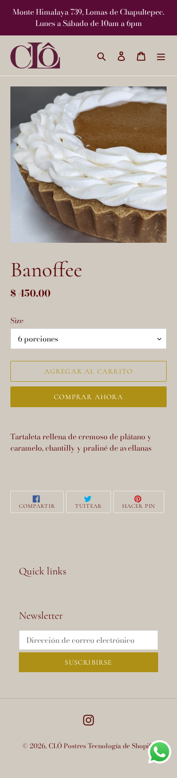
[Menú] (161, 56)
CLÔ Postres (67, 746)
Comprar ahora (88, 397)
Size (17, 321)
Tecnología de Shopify (121, 746)
